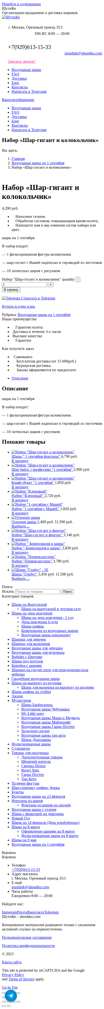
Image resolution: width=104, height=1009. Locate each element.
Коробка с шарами (27, 665)
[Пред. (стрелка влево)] (4, 997)
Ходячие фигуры (25, 783)
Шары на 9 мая (24, 840)
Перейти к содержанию (21, 4)
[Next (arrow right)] (9, 1006)
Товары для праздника (30, 753)
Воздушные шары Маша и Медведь (50, 718)
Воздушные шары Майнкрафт (46, 722)
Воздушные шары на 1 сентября (44, 315)
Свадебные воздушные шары (36, 679)
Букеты (18, 792)
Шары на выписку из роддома (36, 683)
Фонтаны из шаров (27, 801)
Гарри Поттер (32, 775)
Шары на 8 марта (26, 827)
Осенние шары (24, 522)
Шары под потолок (27, 661)
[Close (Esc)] (4, 1001)
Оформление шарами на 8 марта (47, 831)
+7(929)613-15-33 (29, 47)
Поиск (67, 591)
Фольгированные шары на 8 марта (49, 836)
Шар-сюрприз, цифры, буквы (36, 788)
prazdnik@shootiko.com (83, 53)
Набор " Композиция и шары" (37, 548)
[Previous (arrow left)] (4, 1006)
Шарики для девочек (29, 639)
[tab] (57, 378)
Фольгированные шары (31, 744)
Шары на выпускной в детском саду (51, 609)
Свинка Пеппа (33, 766)
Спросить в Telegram (37, 298)
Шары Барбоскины (37, 705)
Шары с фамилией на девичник (38, 814)
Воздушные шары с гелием (34, 809)
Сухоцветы (21, 748)
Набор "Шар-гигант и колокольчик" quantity (38, 279)
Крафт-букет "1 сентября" (33, 483)
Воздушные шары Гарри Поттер (47, 727)
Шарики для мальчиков (31, 644)
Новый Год (21, 818)
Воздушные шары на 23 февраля (38, 796)
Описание (20, 378)
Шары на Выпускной (29, 604)
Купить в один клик (18, 306)
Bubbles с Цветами (27, 657)
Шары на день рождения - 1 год (47, 617)
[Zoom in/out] (18, 1001)
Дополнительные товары (42, 757)
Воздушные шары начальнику (46, 635)
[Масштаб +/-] (18, 993)
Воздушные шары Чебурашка (45, 709)
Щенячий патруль (36, 761)
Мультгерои (21, 700)
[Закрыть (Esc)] (4, 993)
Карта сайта (12, 962)
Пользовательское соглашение (27, 937)
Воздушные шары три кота (43, 735)
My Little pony (32, 713)
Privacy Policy (13, 975)
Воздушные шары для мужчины (38, 652)
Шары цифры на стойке (31, 692)
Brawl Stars (30, 770)
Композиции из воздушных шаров (49, 631)
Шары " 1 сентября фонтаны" (36, 456)
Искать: (8, 591)
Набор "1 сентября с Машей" (36, 509)
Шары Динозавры (36, 740)
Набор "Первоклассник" (32, 561)
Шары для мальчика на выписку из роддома (57, 687)
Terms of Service (21, 979)
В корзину (11, 290)
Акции (17, 696)
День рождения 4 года (39, 622)
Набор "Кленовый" (28, 496)
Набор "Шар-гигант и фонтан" (37, 535)
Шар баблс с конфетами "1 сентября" (43, 469)
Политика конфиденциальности (28, 946)
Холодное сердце (35, 731)
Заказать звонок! (21, 61)
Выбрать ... (21, 526)
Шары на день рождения (32, 613)
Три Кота (28, 779)
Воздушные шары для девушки (37, 648)
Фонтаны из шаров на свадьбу (46, 805)
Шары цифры (32, 626)
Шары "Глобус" (25, 574)
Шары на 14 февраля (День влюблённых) (46, 822)
